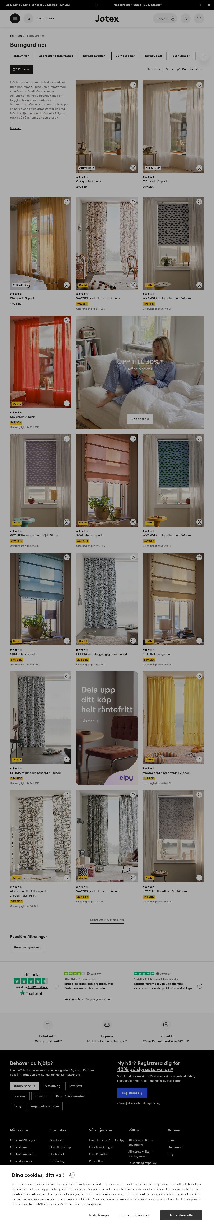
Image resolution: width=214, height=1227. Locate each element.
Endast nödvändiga (135, 1215)
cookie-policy (91, 1204)
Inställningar (99, 1215)
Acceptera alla (181, 1215)
